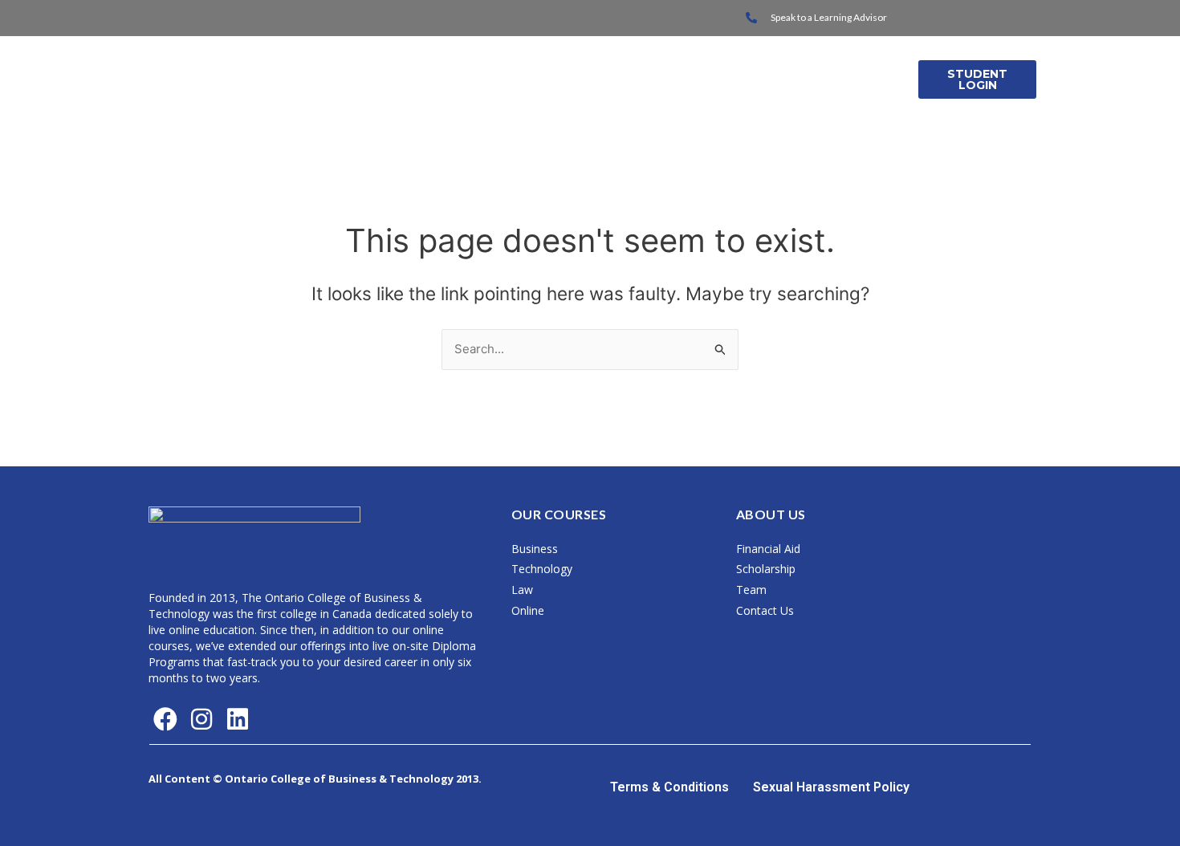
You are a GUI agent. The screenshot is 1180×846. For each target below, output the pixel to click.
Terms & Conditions (669, 787)
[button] (536, 79)
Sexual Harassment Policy (831, 787)
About (736, 79)
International (640, 79)
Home (452, 79)
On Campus (528, 79)
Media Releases (841, 79)
